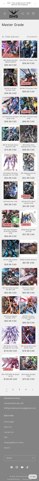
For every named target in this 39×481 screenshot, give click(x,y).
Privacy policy (27, 479)
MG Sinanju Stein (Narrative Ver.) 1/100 (28, 145)
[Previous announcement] (4, 4)
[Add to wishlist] (17, 43)
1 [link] (6, 389)
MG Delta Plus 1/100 (10, 201)
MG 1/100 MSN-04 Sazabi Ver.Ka (10, 375)
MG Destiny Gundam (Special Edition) (11, 61)
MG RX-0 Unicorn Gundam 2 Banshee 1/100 (28, 317)
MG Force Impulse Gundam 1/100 (28, 288)
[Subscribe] (32, 458)
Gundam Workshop (22, 476)
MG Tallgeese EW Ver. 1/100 (28, 174)
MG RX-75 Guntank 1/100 (28, 88)
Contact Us (9, 432)
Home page (9, 422)
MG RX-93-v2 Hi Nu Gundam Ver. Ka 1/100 (10, 347)
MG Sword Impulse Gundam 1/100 (10, 317)
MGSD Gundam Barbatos (28, 259)
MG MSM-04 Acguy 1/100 (28, 60)
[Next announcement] (35, 4)
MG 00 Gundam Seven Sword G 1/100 (10, 145)
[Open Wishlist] (28, 13)
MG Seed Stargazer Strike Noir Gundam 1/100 (10, 231)
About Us (8, 427)
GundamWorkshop (13, 479)
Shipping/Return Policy (14, 443)
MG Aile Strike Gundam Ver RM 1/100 (10, 288)
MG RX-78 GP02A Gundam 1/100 (10, 89)
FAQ (5, 437)
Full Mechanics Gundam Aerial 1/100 (10, 117)
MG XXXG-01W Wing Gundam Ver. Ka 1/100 (10, 174)
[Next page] (32, 389)
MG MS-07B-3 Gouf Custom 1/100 (28, 202)
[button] (5, 13)
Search (7, 448)
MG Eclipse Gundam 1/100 (28, 375)
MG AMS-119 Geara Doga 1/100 (28, 117)
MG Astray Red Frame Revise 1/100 (28, 347)
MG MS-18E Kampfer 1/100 (10, 260)
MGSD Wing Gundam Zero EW (28, 230)
